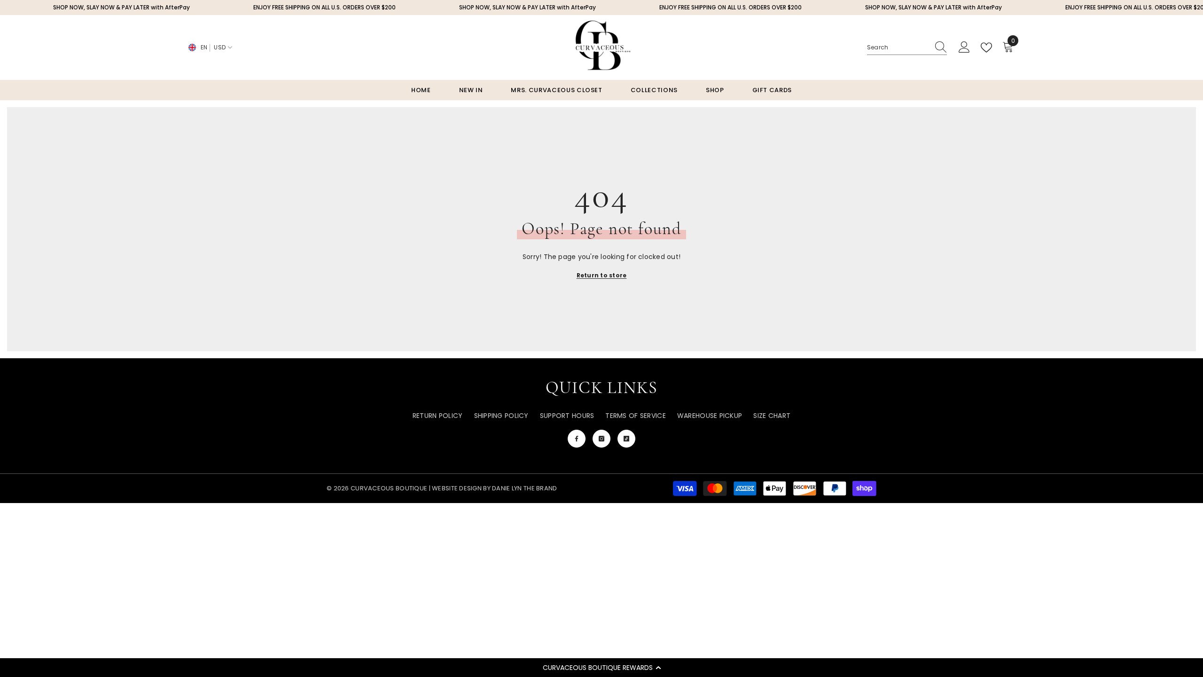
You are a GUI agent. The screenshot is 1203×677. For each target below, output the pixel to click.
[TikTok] (626, 439)
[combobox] (898, 47)
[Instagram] (601, 439)
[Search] (907, 47)
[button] (601, 667)
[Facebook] (577, 439)
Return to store (602, 275)
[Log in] (964, 47)
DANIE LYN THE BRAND (524, 488)
